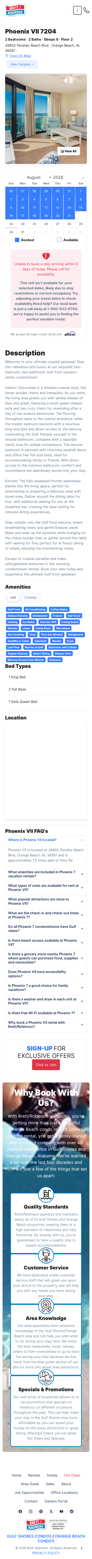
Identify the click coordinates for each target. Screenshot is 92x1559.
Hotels (52, 1475)
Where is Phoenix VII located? (32, 840)
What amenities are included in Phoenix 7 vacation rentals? (41, 874)
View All (70, 151)
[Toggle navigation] (77, 10)
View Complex (20, 64)
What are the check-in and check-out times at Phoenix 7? (43, 915)
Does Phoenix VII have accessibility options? (37, 974)
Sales (50, 1484)
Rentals (34, 1475)
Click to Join (46, 1065)
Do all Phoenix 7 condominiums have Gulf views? (42, 928)
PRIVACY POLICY (46, 1553)
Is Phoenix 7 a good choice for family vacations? (38, 987)
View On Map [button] (20, 56)
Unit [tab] (13, 597)
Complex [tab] (30, 597)
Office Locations (64, 1492)
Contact (31, 1501)
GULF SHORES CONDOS (29, 1536)
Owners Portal (56, 1501)
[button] (46, 119)
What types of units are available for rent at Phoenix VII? (43, 887)
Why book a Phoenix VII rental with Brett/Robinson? (36, 1024)
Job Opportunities (29, 1492)
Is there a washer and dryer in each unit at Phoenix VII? (42, 1001)
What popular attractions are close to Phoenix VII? (38, 901)
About (66, 1484)
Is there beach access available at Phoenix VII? (42, 942)
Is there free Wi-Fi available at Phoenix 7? (41, 1013)
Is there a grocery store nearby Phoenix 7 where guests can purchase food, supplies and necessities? (43, 958)
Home (16, 1475)
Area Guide (30, 1484)
